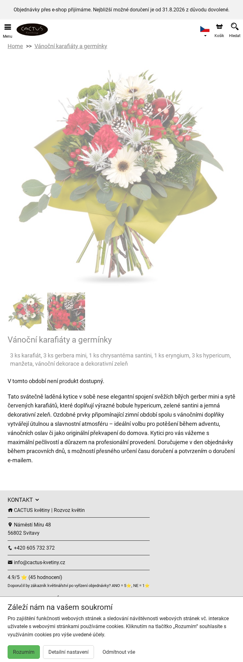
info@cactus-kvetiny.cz (39, 562)
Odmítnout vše (119, 652)
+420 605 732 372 (34, 548)
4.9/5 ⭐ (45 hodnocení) (35, 577)
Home (15, 46)
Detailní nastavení (68, 652)
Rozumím (23, 652)
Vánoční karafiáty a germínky (70, 46)
